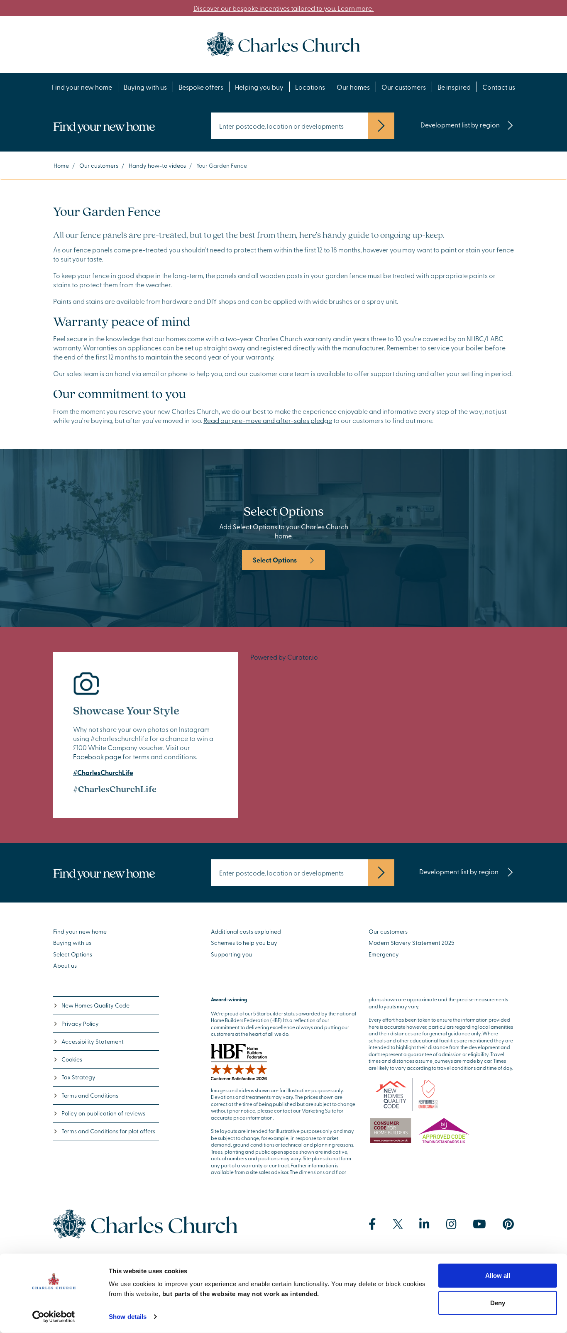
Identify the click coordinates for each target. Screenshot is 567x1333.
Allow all (497, 1275)
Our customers (403, 86)
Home (61, 165)
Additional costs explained (246, 931)
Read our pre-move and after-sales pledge (267, 420)
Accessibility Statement (92, 1041)
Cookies (71, 1059)
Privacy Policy (80, 1023)
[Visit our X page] (398, 1224)
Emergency (384, 954)
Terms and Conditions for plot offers (108, 1131)
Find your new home (82, 86)
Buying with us (145, 86)
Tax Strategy (78, 1077)
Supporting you (231, 954)
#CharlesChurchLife (103, 772)
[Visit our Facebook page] (372, 1224)
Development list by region (460, 124)
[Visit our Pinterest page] (508, 1224)
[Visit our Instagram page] (451, 1224)
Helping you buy (259, 86)
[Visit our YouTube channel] (479, 1224)
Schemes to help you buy (244, 943)
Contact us (498, 86)
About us (65, 965)
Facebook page (97, 756)
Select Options (275, 560)
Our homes (353, 86)
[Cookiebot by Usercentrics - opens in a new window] (53, 1317)
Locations (310, 86)
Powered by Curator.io (284, 656)
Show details (128, 1316)
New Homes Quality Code (95, 1005)
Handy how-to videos (157, 165)
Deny (497, 1302)
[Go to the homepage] (283, 43)
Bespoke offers (200, 86)
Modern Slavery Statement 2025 (412, 943)
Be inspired (454, 86)
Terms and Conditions (89, 1095)
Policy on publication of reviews (103, 1113)
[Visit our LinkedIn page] (424, 1224)
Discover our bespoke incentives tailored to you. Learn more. (283, 7)
